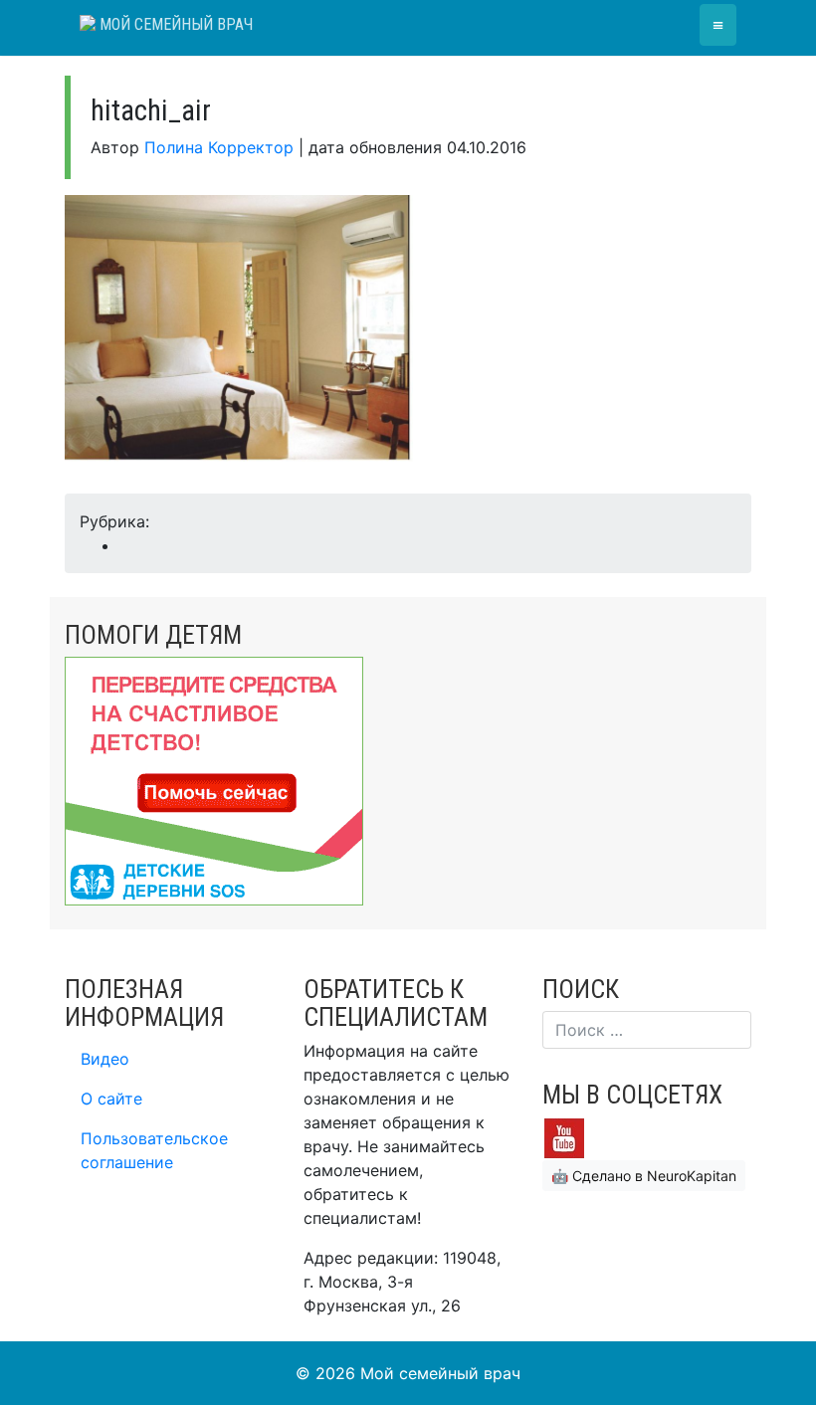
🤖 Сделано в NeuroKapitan (643, 1175)
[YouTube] (564, 1136)
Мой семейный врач (174, 24)
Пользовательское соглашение (154, 1150)
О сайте (111, 1098)
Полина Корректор (219, 147)
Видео (105, 1059)
